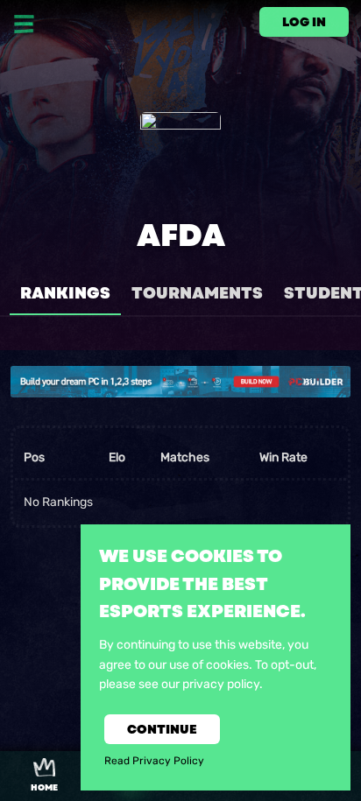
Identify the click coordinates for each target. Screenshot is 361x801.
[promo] (180, 381)
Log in (304, 22)
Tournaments (197, 293)
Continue (162, 729)
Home (44, 788)
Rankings (65, 293)
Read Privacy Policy (154, 761)
